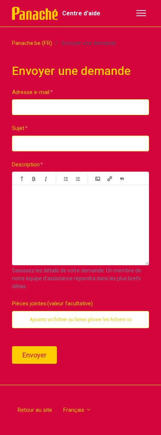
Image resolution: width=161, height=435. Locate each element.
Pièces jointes (52, 303)
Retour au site (35, 410)
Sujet (18, 128)
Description (26, 164)
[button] (22, 178)
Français (74, 410)
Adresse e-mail (30, 92)
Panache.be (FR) (32, 43)
